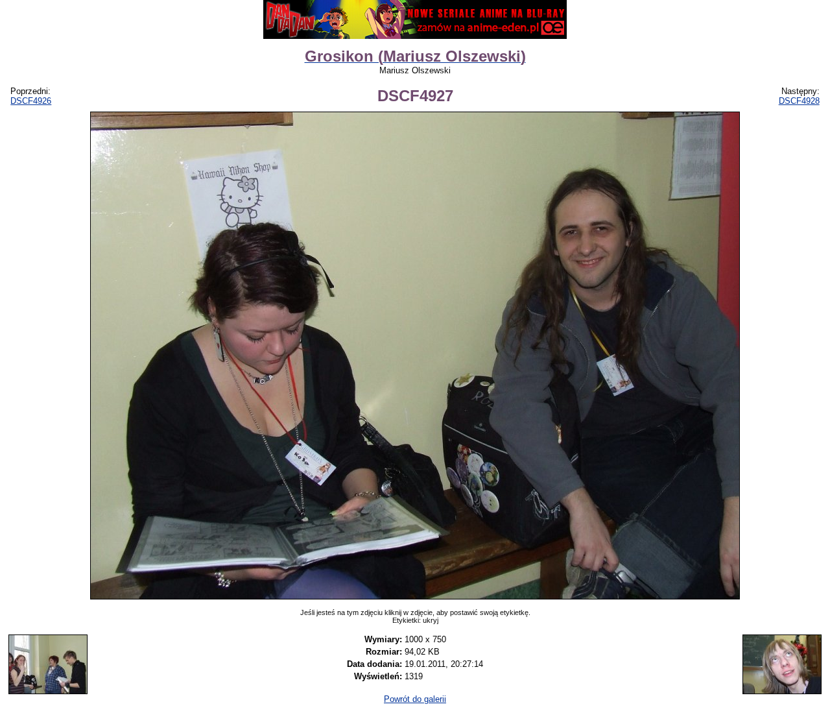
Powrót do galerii (415, 699)
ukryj (430, 620)
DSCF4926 (30, 101)
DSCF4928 (799, 101)
